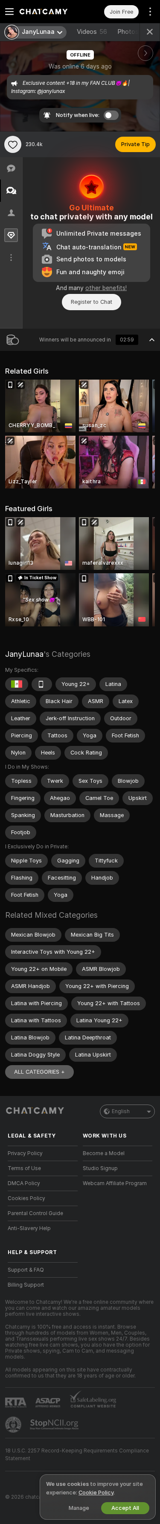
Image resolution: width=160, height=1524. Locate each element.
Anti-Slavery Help (29, 1228)
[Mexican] (16, 684)
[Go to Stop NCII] (55, 1424)
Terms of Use (24, 1168)
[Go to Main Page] (49, 12)
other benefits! (106, 287)
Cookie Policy (96, 1492)
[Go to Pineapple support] (14, 1424)
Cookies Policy (26, 1198)
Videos (92, 32)
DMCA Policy (24, 1183)
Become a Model (104, 1153)
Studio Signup (100, 1168)
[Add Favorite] (12, 144)
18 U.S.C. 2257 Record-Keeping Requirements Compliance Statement (77, 1454)
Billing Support (26, 1285)
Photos (134, 32)
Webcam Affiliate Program (115, 1183)
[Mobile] (42, 684)
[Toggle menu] (9, 11)
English (121, 1111)
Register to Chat (91, 302)
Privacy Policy (25, 1153)
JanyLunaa (24, 654)
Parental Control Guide (35, 1213)
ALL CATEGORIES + (39, 1072)
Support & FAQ (26, 1270)
